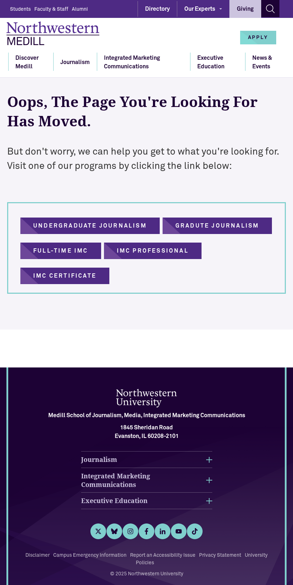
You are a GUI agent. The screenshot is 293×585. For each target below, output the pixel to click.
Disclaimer (37, 555)
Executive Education (210, 62)
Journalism (75, 62)
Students (20, 9)
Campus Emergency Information (89, 555)
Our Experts (199, 9)
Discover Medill (27, 62)
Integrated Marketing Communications (132, 62)
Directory (157, 9)
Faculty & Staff (51, 9)
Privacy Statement (220, 555)
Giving (245, 9)
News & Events (262, 62)
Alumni (80, 9)
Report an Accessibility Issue (162, 555)
